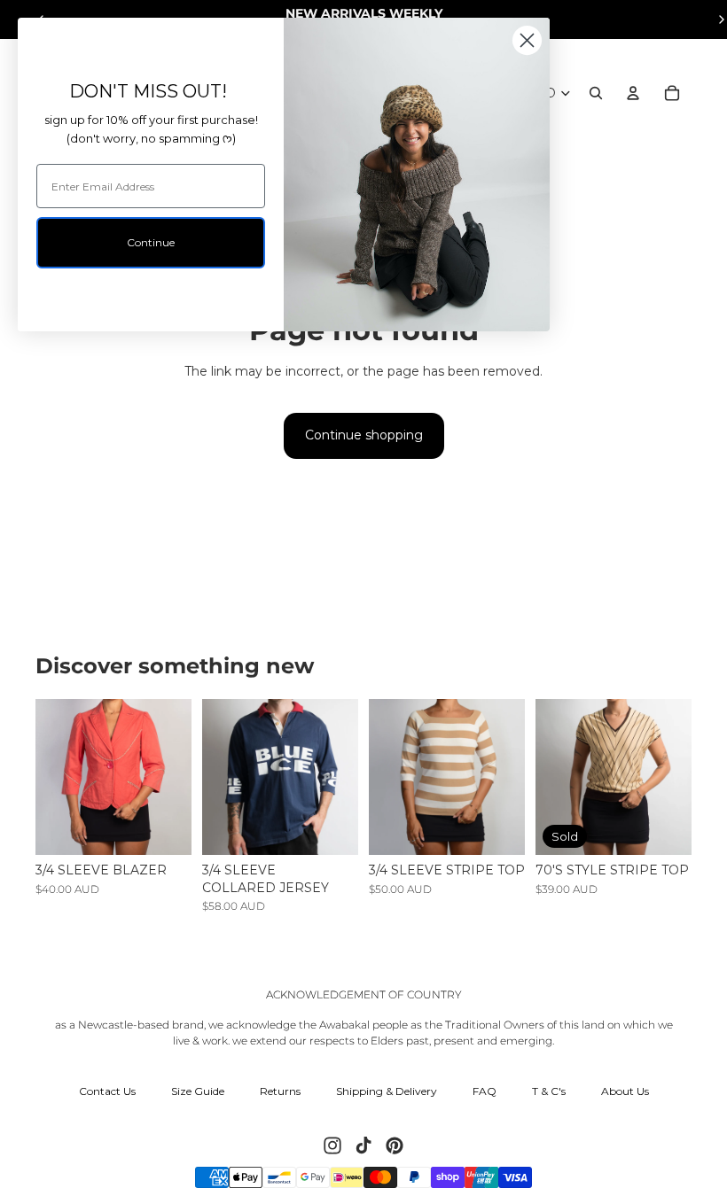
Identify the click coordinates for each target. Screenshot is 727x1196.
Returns (280, 1091)
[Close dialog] (527, 40)
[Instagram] (332, 1145)
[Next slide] (178, 776)
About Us (625, 1091)
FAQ (484, 1091)
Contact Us (107, 1091)
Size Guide (197, 1091)
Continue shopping (364, 435)
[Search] (595, 93)
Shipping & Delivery (386, 1091)
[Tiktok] (363, 1145)
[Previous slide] (49, 776)
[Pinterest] (394, 1145)
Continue (151, 242)
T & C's (549, 1091)
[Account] (633, 93)
